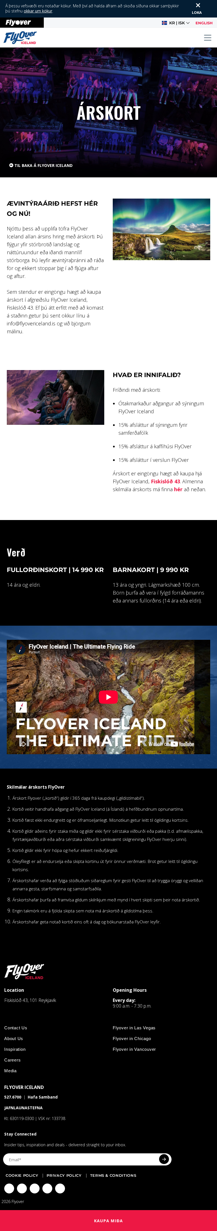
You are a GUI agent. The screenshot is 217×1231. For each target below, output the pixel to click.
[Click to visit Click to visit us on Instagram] (35, 1188)
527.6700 (12, 1097)
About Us (13, 1038)
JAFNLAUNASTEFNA (23, 1107)
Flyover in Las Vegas (134, 1027)
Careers (12, 1060)
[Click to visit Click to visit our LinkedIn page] (60, 1188)
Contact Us (15, 1027)
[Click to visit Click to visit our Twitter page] (22, 1188)
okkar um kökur (38, 11)
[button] (176, 23)
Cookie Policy (22, 1175)
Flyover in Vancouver (134, 1049)
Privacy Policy (64, 1175)
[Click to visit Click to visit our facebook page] (9, 1188)
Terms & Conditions (113, 1175)
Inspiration (14, 1049)
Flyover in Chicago (132, 1038)
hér (178, 489)
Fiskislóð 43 (165, 481)
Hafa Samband (43, 1097)
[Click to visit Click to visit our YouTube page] (47, 1188)
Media (10, 1070)
